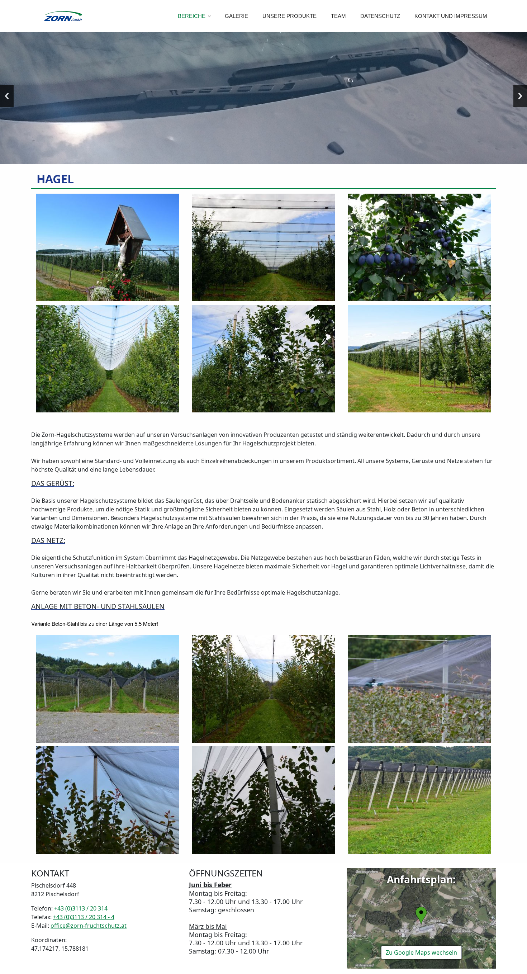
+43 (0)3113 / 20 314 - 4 (83, 917)
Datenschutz (380, 16)
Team (338, 16)
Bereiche (191, 16)
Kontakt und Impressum (450, 16)
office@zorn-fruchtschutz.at (89, 926)
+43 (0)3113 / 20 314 (81, 908)
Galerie (236, 16)
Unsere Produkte (289, 16)
